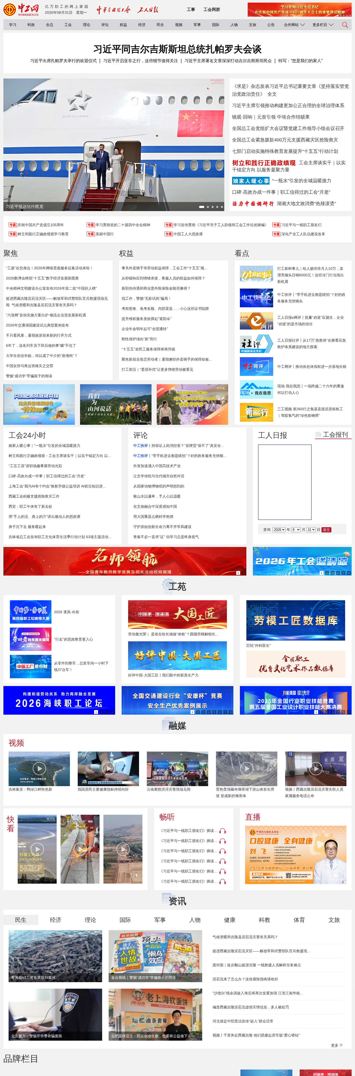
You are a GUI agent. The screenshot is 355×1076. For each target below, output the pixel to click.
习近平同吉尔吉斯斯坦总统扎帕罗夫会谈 (177, 49)
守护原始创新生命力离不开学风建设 (162, 527)
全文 (272, 94)
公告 (271, 25)
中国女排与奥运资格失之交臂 (29, 366)
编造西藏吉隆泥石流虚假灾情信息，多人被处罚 (251, 1007)
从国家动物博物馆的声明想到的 (158, 486)
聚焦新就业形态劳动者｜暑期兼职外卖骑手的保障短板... (167, 359)
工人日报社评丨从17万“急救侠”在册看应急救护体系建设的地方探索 (311, 343)
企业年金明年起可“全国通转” (145, 329)
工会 (68, 25)
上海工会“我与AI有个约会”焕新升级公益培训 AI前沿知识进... (57, 486)
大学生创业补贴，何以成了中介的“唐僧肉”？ (42, 356)
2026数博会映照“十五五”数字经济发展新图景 (42, 278)
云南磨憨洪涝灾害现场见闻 (168, 789)
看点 (242, 253)
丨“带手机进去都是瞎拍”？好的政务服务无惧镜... (179, 456)
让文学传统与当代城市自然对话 (158, 476)
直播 (253, 817)
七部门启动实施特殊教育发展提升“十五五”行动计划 (285, 151)
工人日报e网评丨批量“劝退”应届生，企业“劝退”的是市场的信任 (310, 320)
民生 (160, 25)
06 (339, 497)
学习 (12, 25)
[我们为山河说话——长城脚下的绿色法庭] (116, 404)
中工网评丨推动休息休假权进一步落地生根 (311, 366)
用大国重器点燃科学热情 (153, 516)
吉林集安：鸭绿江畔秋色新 (30, 789)
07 (323, 510)
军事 (197, 25)
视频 (178, 25)
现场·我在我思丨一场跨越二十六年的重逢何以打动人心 (310, 389)
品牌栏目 (21, 1059)
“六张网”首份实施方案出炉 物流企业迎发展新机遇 (46, 315)
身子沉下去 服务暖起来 (27, 527)
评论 (105, 25)
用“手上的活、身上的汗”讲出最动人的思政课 (44, 516)
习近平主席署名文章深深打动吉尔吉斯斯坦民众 (228, 60)
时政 (31, 25)
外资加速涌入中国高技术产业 (157, 466)
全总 (49, 25)
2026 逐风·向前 (66, 612)
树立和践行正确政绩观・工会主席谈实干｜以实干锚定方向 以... (60, 456)
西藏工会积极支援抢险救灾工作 (34, 496)
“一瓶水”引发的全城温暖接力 (301, 180)
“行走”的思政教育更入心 (73, 639)
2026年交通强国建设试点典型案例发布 (37, 325)
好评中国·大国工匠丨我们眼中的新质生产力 (163, 675)
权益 (123, 25)
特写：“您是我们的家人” (300, 60)
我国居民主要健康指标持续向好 (103, 789)
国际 (215, 25)
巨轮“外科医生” (258, 645)
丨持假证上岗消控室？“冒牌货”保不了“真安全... (178, 446)
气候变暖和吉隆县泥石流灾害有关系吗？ (44, 305)
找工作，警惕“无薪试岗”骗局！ (147, 298)
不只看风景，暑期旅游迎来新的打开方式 (38, 335)
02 (339, 471)
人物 (234, 25)
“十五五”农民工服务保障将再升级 (148, 349)
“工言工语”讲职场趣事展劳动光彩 (35, 466)
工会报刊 (335, 434)
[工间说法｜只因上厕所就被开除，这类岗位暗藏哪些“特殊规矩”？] (39, 404)
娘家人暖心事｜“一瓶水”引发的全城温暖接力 (44, 446)
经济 (142, 25)
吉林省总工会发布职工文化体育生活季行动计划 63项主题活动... (60, 537)
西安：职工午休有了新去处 (30, 506)
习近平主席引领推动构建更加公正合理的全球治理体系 (288, 105)
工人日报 (272, 435)
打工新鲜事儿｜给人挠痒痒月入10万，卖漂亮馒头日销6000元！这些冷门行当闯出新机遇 (310, 275)
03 (323, 484)
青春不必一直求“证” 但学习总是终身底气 (166, 537)
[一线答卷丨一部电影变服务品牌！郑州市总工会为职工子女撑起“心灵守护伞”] (192, 404)
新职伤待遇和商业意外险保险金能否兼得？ (156, 288)
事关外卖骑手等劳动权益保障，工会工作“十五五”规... (164, 268)
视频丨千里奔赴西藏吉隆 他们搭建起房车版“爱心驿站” (256, 1035)
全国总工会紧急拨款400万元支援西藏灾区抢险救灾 (285, 139)
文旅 (252, 25)
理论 (86, 25)
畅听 (167, 817)
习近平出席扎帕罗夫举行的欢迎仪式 (63, 60)
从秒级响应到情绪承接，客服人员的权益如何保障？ (163, 278)
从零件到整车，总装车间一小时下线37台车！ (81, 666)
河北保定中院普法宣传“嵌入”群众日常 (243, 1021)
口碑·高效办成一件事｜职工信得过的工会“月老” (281, 192)
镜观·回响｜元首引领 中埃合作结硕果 (271, 117)
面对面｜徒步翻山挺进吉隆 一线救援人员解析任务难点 (257, 965)
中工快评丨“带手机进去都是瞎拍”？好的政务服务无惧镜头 (311, 297)
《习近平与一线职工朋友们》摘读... (188, 831)
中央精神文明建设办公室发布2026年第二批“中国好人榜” (51, 288)
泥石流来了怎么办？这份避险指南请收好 (245, 979)
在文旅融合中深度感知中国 (155, 506)
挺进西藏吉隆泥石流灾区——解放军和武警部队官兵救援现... (261, 951)
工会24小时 (27, 435)
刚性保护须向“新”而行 (139, 339)
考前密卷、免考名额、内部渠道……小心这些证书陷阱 (165, 309)
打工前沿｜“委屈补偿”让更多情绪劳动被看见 (157, 369)
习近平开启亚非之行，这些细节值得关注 (140, 60)
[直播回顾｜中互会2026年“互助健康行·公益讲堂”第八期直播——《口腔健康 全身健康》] (295, 855)
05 (323, 497)
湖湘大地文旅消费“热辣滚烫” (306, 203)
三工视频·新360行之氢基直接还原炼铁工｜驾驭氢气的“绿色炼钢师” (310, 412)
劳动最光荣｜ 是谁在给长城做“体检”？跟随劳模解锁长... (173, 634)
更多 (335, 1045)
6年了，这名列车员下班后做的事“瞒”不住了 (41, 345)
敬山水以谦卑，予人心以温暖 (157, 496)
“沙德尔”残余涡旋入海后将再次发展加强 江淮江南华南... (258, 993)
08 (339, 510)
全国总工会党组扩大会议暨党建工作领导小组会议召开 (288, 128)
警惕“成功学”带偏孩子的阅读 (29, 376)
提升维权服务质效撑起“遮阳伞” (147, 319)
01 (323, 471)
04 (339, 484)
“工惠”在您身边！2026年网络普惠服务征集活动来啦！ (49, 268)
